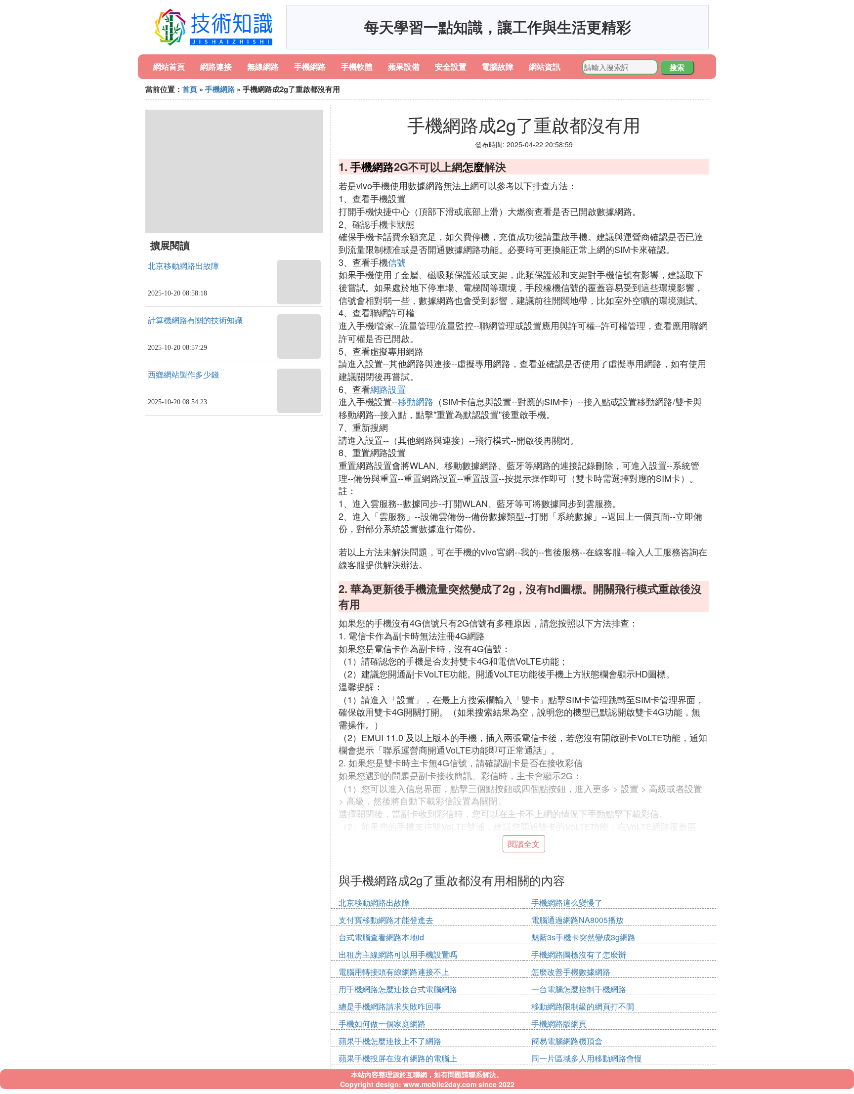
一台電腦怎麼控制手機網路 (578, 989)
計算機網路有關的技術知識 (195, 320)
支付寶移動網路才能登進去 (386, 920)
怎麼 (473, 166)
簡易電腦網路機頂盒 (566, 1041)
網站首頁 (169, 66)
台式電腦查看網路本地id (381, 937)
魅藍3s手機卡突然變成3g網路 (583, 937)
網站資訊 (544, 66)
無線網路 (263, 66)
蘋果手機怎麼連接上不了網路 (390, 1041)
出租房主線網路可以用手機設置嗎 (398, 954)
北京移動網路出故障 (183, 266)
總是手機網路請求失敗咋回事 (390, 1006)
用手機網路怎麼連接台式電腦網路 (398, 989)
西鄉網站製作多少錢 (183, 375)
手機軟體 (357, 66)
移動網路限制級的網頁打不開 (582, 1006)
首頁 (189, 89)
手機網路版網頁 (559, 1023)
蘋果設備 (404, 66)
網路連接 (216, 66)
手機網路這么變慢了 (566, 902)
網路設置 (388, 388)
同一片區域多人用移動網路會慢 (586, 1058)
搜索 (677, 67)
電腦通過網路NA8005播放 (577, 920)
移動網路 (415, 401)
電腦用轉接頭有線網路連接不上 (394, 971)
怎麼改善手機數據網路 (570, 971)
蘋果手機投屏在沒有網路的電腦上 (398, 1058)
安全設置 (451, 66)
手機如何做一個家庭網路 (382, 1023)
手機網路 (310, 66)
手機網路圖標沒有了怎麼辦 (578, 954)
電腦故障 (497, 66)
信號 (397, 261)
